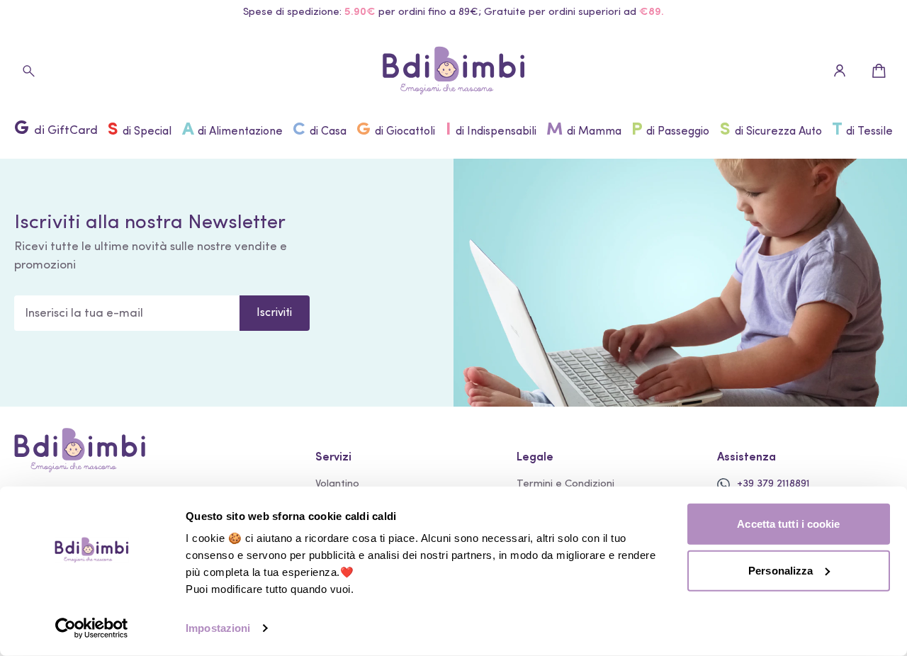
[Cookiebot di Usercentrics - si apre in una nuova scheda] (92, 628)
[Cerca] (28, 71)
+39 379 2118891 (773, 484)
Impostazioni (218, 628)
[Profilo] (840, 71)
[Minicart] (878, 71)
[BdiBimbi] (453, 71)
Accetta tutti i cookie (788, 524)
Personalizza (780, 570)
